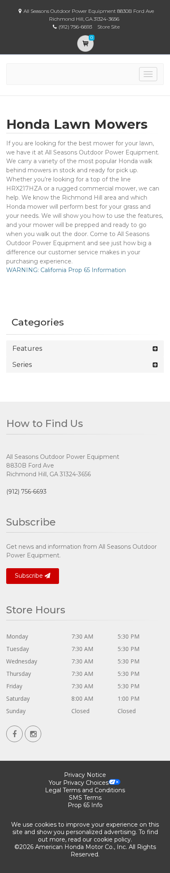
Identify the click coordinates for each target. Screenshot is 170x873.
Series (22, 365)
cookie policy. (113, 839)
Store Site (108, 27)
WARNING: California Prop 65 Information (66, 270)
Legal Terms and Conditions (85, 790)
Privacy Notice (85, 775)
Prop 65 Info (85, 805)
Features (27, 348)
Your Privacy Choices (79, 782)
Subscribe (30, 575)
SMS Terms (85, 797)
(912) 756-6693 (26, 491)
